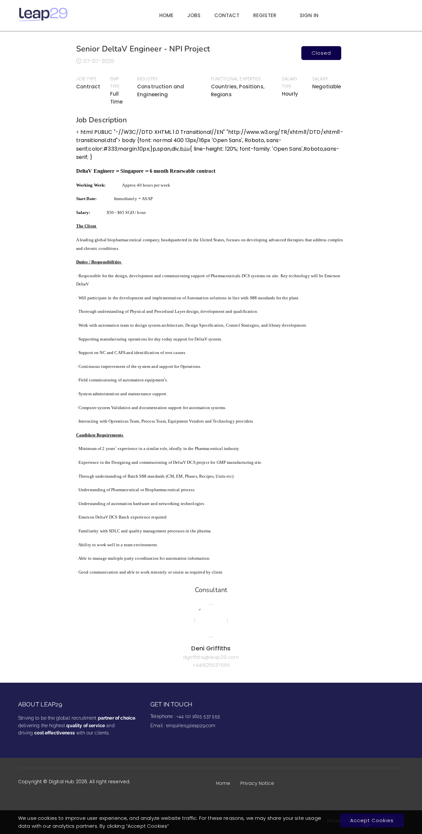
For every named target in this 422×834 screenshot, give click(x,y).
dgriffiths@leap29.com (211, 657)
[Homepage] (43, 20)
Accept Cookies (372, 820)
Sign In (309, 15)
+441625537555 (211, 665)
